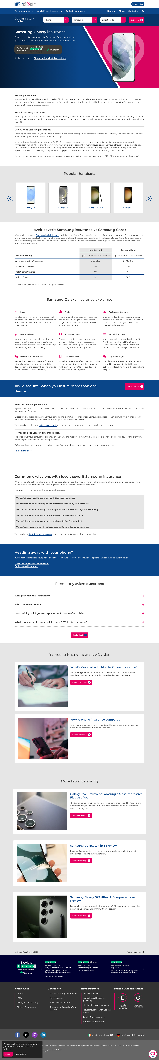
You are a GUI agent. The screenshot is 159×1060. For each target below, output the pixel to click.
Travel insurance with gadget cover (32, 563)
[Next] (149, 198)
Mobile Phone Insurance (48, 11)
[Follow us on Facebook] (17, 1035)
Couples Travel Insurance (95, 1022)
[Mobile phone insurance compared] (43, 759)
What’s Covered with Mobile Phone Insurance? (103, 667)
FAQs (19, 998)
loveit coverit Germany (132, 1035)
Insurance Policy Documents (63, 993)
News (110, 11)
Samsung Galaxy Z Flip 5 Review (93, 845)
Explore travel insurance (26, 566)
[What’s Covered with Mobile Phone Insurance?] (43, 706)
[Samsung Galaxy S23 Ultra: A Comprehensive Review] (42, 937)
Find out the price (23, 451)
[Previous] (10, 198)
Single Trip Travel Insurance (96, 1005)
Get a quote (133, 386)
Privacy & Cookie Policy (27, 1002)
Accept (8, 1054)
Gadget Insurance (74, 11)
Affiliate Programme (26, 1007)
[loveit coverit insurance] (25, 4)
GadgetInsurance (138, 1006)
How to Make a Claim (60, 1002)
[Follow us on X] (26, 1035)
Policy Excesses (57, 998)
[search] (143, 11)
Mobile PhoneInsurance (122, 1007)
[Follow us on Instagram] (35, 1035)
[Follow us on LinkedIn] (43, 1035)
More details (20, 1054)
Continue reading (79, 682)
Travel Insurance (22, 11)
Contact (132, 11)
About (122, 11)
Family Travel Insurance (94, 1017)
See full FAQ (78, 635)
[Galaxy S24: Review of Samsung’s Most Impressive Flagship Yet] (42, 830)
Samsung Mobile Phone (47, 235)
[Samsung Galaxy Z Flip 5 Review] (42, 881)
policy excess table (48, 425)
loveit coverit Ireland (101, 1035)
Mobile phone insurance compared (95, 719)
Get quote (135, 20)
